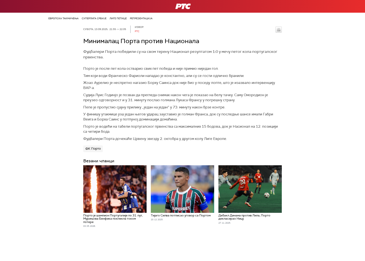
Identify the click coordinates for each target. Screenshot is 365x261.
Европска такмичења (63, 18)
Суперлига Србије (94, 18)
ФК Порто (93, 148)
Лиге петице (118, 18)
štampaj (278, 29)
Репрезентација (141, 18)
